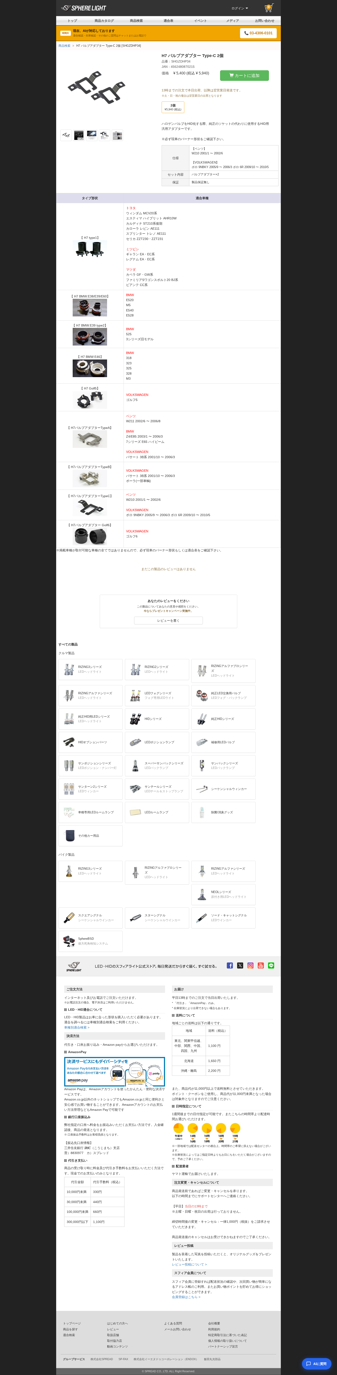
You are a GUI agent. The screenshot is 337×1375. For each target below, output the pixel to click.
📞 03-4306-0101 (258, 33)
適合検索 (69, 1335)
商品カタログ (104, 20)
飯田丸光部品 (212, 1359)
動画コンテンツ (117, 1346)
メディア (232, 20)
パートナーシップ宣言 (223, 1346)
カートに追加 (247, 75)
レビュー (113, 1329)
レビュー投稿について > (189, 1264)
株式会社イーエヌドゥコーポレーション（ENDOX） (166, 1359)
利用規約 (214, 1329)
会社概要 (214, 1323)
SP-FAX (123, 1359)
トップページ (72, 1323)
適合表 (168, 20)
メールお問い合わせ (177, 1329)
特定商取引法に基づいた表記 (227, 1335)
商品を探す (70, 1329)
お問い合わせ (264, 20)
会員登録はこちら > (186, 1297)
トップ (72, 20)
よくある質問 (173, 1323)
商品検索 (136, 20)
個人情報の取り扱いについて (227, 1340)
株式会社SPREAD (102, 1359)
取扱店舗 (113, 1335)
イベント (200, 20)
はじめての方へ (117, 1323)
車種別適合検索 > (76, 1027)
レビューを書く (168, 620)
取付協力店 (114, 1340)
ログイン (238, 8)
